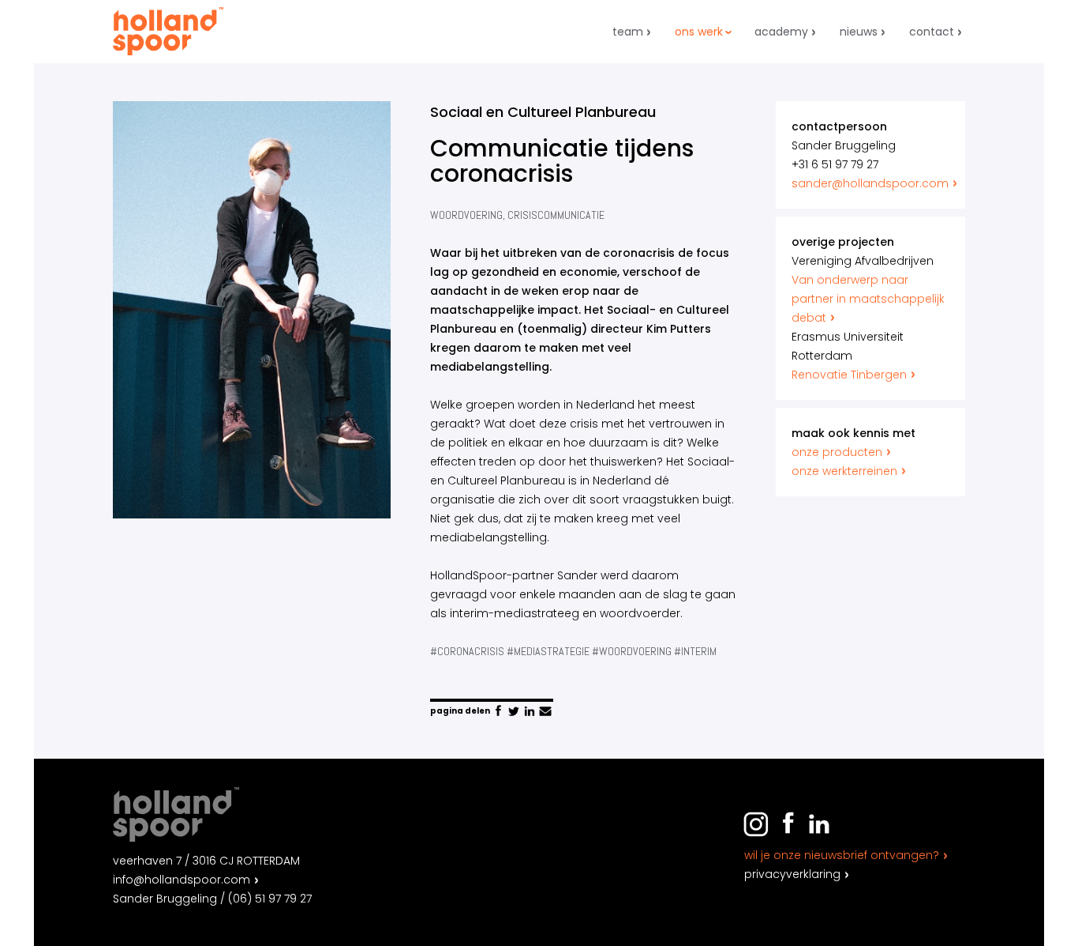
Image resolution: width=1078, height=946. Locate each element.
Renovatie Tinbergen (849, 375)
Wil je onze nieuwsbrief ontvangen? (841, 855)
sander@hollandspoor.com (870, 183)
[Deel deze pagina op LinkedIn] (529, 711)
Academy (781, 32)
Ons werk (699, 32)
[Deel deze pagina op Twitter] (514, 711)
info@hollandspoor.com (181, 880)
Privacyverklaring (792, 874)
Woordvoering (466, 215)
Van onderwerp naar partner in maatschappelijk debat (868, 299)
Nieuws (859, 32)
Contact (931, 32)
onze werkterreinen (844, 471)
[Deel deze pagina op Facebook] (498, 711)
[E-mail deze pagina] (545, 711)
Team (627, 32)
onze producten (837, 452)
